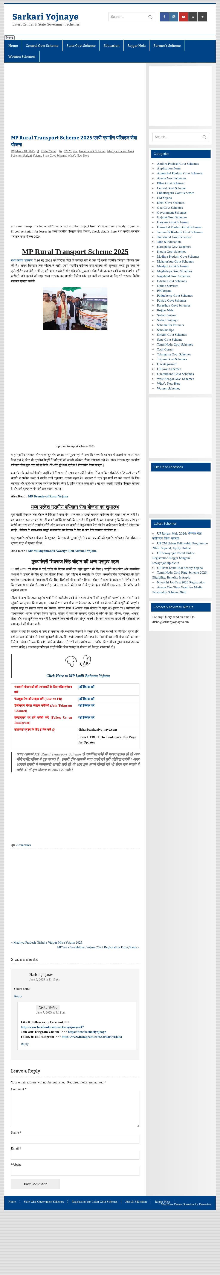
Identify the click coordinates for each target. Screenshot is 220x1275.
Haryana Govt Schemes (173, 222)
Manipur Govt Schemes (173, 266)
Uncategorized (167, 364)
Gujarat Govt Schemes (172, 217)
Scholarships (165, 330)
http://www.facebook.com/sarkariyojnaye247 (52, 1027)
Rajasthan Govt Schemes (173, 305)
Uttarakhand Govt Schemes (175, 374)
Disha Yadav (48, 151)
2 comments (23, 845)
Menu (9, 37)
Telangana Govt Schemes (174, 354)
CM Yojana (70, 151)
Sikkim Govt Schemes (172, 334)
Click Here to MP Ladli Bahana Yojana (78, 676)
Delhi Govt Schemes (171, 202)
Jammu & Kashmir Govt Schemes (180, 232)
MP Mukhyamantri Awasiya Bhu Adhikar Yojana (62, 551)
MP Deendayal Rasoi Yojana (48, 496)
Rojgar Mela (137, 46)
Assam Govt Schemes (171, 178)
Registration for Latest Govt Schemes (94, 1201)
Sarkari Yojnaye (45, 16)
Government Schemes (92, 151)
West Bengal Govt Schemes (175, 379)
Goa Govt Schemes (170, 207)
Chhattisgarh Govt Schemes (175, 193)
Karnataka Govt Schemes (174, 246)
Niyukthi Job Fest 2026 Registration (181, 582)
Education (111, 46)
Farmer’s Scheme (167, 46)
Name (16, 1132)
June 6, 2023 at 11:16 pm (44, 979)
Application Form (169, 168)
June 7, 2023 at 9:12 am (51, 1012)
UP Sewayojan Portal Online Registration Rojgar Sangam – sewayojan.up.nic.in (173, 558)
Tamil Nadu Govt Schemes (175, 344)
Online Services (167, 285)
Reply (18, 996)
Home (13, 46)
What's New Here (78, 155)
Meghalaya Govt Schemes (174, 271)
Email (16, 1148)
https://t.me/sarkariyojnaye (87, 1031)
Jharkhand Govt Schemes (174, 237)
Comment (19, 1089)
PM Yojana (164, 290)
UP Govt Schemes (169, 369)
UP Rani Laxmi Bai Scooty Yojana (180, 568)
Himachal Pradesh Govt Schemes (179, 227)
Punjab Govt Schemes (171, 300)
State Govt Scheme (81, 46)
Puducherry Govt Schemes (175, 295)
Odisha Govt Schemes (172, 281)
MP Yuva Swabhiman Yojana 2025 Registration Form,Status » (98, 947)
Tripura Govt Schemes (172, 359)
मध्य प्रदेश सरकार (22, 260)
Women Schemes (21, 56)
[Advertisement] (75, 101)
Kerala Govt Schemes (171, 251)
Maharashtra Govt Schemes (175, 261)
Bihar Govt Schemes (171, 183)
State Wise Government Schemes (44, 1201)
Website (16, 1164)
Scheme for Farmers (170, 325)
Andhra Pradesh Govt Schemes (178, 163)
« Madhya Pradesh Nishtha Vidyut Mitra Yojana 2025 (46, 942)
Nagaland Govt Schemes (173, 276)
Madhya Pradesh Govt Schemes (178, 256)
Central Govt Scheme (42, 46)
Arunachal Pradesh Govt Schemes (180, 173)
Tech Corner (165, 349)
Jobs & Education (169, 241)
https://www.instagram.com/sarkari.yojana (92, 1036)
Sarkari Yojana (32, 155)
